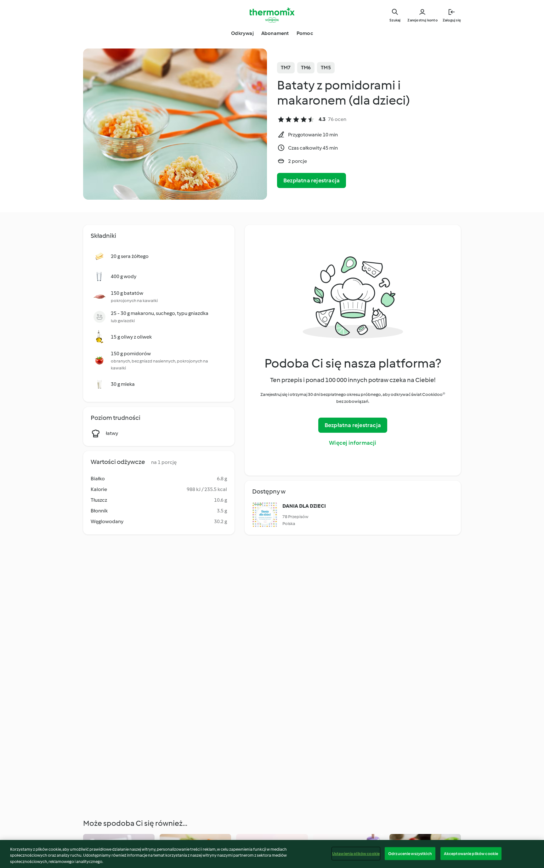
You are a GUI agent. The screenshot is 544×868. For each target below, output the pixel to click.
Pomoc (305, 33)
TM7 (286, 68)
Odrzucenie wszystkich (410, 853)
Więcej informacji (352, 442)
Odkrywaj (242, 33)
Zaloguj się (452, 20)
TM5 (326, 68)
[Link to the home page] (272, 15)
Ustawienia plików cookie (356, 853)
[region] (272, 854)
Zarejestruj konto (422, 20)
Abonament (275, 33)
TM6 (306, 68)
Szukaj (394, 20)
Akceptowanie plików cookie (471, 853)
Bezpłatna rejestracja (311, 180)
